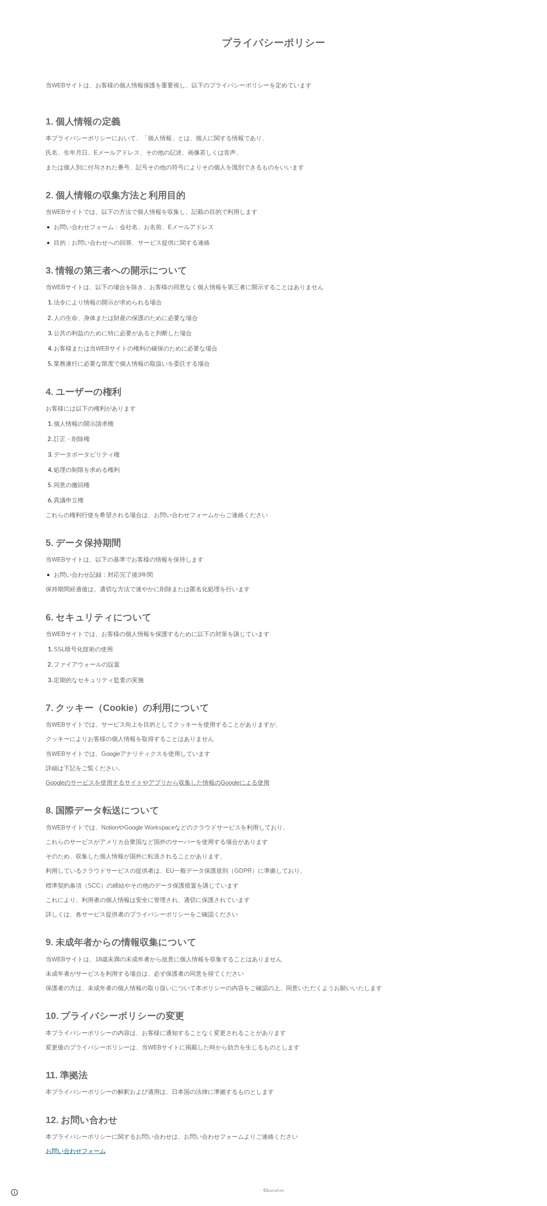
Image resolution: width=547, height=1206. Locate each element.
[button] (14, 1192)
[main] (273, 42)
